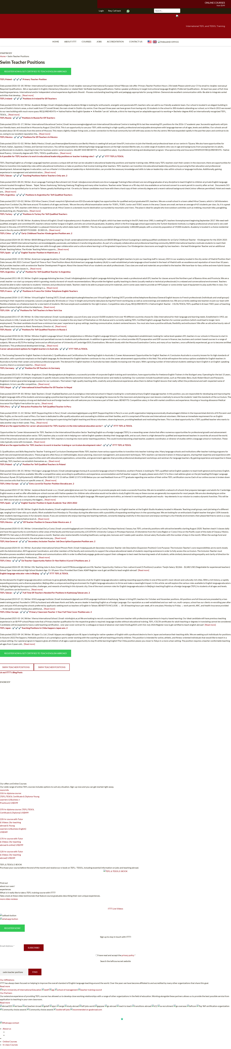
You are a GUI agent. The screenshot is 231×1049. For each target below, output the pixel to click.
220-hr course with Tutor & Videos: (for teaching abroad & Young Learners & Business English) (13, 825)
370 (1, 816)
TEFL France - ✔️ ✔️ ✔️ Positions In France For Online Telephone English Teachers (39, 291)
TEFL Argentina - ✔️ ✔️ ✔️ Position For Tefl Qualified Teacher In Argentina (35, 271)
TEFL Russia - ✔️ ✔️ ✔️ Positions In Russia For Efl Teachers (27, 117)
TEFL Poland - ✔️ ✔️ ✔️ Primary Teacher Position (23, 79)
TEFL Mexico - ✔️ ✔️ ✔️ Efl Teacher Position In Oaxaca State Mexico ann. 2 (35, 522)
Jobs (99, 41)
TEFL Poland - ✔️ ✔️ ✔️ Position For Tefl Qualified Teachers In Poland (33, 464)
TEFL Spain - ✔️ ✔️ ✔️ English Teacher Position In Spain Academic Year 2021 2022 (38, 503)
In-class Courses (10, 1044)
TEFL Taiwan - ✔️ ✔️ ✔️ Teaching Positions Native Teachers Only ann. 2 (33, 175)
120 (1, 861)
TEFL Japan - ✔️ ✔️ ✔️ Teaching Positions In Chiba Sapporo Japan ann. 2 (34, 628)
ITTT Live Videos (115, 908)
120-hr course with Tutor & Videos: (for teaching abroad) (11, 854)
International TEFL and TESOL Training (205, 26)
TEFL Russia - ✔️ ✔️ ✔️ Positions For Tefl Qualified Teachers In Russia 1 (33, 329)
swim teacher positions (51, 667)
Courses (86, 41)
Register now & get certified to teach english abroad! (35, 71)
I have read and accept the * (116, 955)
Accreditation (115, 41)
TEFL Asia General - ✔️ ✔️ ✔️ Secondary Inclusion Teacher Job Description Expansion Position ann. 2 (47, 541)
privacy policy (128, 955)
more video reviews (9, 899)
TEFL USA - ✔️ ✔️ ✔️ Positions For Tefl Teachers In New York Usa (31, 310)
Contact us (135, 41)
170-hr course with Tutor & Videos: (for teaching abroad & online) (11, 841)
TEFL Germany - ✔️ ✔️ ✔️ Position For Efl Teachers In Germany (30, 368)
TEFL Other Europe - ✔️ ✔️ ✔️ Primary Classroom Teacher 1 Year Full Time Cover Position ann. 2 (46, 612)
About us (7, 1028)
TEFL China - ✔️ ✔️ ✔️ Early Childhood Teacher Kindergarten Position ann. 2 (36, 233)
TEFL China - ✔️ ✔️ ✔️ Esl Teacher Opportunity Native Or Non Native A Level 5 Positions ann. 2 (45, 560)
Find (34, 972)
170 (1, 848)
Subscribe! (34, 947)
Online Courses (215, 2)
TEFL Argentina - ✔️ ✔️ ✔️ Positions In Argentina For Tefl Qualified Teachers (36, 194)
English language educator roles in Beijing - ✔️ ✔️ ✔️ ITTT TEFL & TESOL (34, 573)
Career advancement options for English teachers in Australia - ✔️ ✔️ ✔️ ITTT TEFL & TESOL (44, 348)
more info (4, 790)
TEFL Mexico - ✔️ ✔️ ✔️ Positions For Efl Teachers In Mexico (28, 137)
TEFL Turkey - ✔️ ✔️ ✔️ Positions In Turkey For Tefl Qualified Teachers (33, 214)
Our (7, 980)
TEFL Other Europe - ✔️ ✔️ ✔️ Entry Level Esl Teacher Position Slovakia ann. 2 (37, 483)
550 (1, 806)
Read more (5, 986)
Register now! (12, 928)
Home (55, 41)
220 (1, 835)
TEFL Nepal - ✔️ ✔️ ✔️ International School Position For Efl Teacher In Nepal (36, 387)
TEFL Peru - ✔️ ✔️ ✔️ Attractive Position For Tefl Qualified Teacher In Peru (35, 406)
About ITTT (70, 41)
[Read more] (28, 95)
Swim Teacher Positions (18, 56)
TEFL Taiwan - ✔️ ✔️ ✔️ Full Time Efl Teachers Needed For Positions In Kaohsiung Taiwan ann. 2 (45, 592)
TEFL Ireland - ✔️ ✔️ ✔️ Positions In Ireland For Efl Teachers (28, 98)
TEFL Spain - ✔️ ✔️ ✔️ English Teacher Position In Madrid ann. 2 (30, 252)
